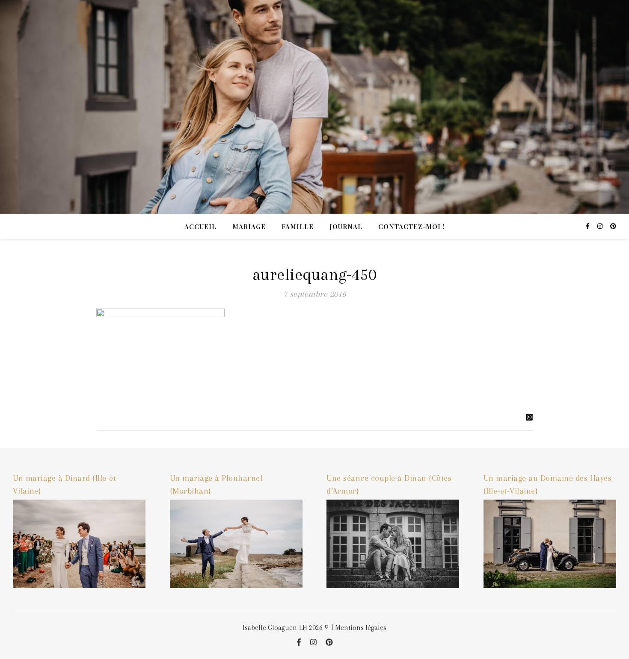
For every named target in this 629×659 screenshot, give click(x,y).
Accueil (200, 226)
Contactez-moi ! (411, 226)
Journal (345, 226)
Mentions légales (360, 628)
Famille (298, 226)
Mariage (249, 226)
